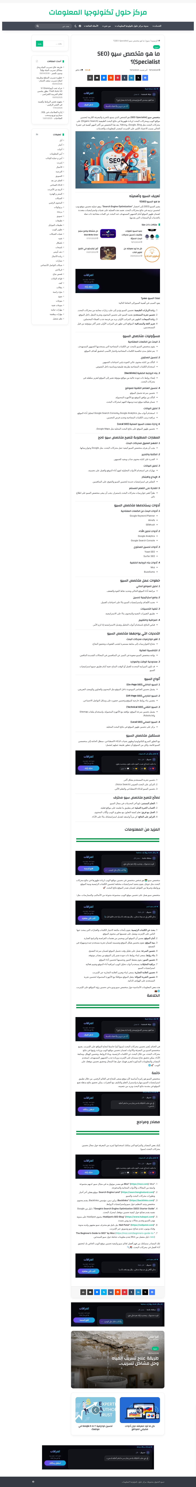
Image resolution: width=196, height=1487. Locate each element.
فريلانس (58, 269)
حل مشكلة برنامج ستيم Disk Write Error (88, 233)
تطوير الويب (57, 229)
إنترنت (59, 162)
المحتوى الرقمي (55, 203)
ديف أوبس (57, 252)
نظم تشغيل (57, 319)
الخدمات (157, 26)
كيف (60, 283)
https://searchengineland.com (137, 1192)
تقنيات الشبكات (56, 234)
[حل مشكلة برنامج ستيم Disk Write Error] (108, 233)
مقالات (59, 287)
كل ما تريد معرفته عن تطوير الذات (133, 250)
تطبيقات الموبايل (55, 225)
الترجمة (59, 171)
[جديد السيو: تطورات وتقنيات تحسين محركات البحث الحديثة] (152, 234)
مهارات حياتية (56, 310)
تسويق (59, 216)
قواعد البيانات (56, 278)
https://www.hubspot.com (139, 1216)
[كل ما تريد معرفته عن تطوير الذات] (152, 254)
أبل (61, 140)
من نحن (107, 26)
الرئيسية (154, 41)
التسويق (59, 176)
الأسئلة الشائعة (92, 26)
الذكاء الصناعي (56, 185)
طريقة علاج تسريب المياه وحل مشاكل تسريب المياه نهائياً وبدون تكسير (134, 1363)
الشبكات (58, 198)
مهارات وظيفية (56, 314)
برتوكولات (58, 207)
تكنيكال (59, 243)
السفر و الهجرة (56, 194)
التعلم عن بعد (56, 180)
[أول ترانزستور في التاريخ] (108, 253)
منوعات (59, 301)
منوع (148, 41)
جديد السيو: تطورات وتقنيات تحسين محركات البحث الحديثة (132, 234)
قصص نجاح (57, 274)
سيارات (59, 261)
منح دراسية (57, 292)
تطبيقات (59, 220)
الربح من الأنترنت (55, 189)
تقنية (60, 238)
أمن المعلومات (56, 154)
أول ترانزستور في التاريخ (88, 248)
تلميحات (59, 247)
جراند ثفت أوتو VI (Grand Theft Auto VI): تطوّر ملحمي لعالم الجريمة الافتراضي (49, 91)
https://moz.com (139, 1184)
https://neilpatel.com (142, 1225)
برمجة (59, 212)
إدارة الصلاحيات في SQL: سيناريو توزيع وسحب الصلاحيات (51, 115)
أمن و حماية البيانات (54, 158)
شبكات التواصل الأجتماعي (51, 265)
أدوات (59, 149)
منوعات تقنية (57, 305)
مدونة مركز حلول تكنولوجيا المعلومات (133, 26)
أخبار (60, 145)
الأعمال (59, 167)
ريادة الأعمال (57, 256)
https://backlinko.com (141, 1200)
